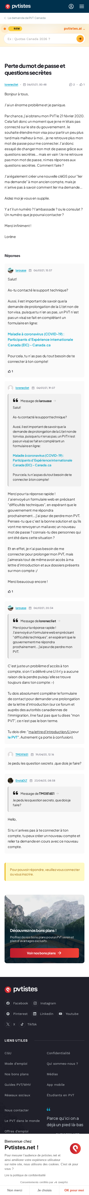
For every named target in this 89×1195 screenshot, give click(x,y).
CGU (8, 1053)
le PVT (13, 737)
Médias (52, 1074)
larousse (21, 270)
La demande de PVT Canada (27, 18)
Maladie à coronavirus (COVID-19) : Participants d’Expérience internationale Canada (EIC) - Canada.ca (40, 339)
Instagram (48, 1003)
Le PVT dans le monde (22, 1121)
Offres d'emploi (17, 1131)
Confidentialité (58, 1053)
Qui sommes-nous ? (62, 1063)
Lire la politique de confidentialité (25, 1175)
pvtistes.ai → (74, 29)
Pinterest (20, 1014)
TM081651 (22, 754)
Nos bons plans (17, 1074)
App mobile (56, 1084)
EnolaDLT (21, 780)
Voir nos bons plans (41, 953)
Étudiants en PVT (60, 1095)
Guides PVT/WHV (18, 1084)
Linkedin (46, 1014)
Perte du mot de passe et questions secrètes (35, 69)
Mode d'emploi (16, 1063)
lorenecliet (11, 84)
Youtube (72, 1014)
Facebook (20, 1003)
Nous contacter (17, 1110)
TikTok (32, 1024)
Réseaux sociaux (17, 1095)
